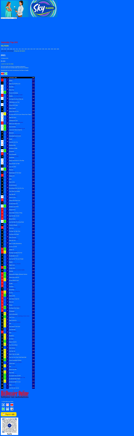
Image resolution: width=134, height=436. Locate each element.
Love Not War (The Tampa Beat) (16, 222)
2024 (55, 49)
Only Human (12, 348)
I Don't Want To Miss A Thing (15, 212)
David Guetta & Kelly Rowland (16, 122)
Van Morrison (12, 352)
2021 (46, 49)
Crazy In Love (12, 197)
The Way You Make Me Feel (15, 252)
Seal (10, 343)
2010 (14, 49)
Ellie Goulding (12, 386)
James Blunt (12, 153)
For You (11, 292)
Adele (10, 82)
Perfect (10, 80)
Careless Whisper (13, 225)
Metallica (11, 273)
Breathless (11, 335)
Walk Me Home (12, 117)
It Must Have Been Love (14, 200)
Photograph (11, 311)
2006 (2, 49)
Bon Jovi (11, 303)
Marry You (11, 89)
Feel (10, 332)
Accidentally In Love (13, 255)
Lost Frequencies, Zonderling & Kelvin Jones (19, 316)
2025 (58, 49)
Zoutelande (11, 157)
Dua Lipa (11, 168)
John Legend (12, 85)
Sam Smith (11, 193)
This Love (11, 302)
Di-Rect (11, 248)
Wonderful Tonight (13, 148)
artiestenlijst (10, 51)
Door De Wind (12, 126)
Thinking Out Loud (13, 120)
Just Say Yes (12, 351)
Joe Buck (11, 230)
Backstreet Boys (13, 374)
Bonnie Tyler (12, 171)
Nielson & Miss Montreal (14, 322)
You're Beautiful (12, 154)
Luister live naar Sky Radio (7, 63)
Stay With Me (12, 194)
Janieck (11, 356)
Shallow (11, 96)
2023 (52, 49)
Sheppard (11, 150)
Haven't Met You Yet (13, 111)
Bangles (11, 217)
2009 (11, 49)
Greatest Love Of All (13, 206)
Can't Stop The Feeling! (14, 191)
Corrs (10, 334)
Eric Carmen (12, 266)
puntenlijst (3, 51)
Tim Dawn (11, 91)
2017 (34, 49)
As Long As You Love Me (15, 375)
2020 (43, 49)
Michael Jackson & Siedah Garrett (17, 128)
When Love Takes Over (14, 123)
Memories (11, 132)
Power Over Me (12, 369)
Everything (11, 289)
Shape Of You (12, 209)
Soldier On (11, 249)
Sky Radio (5, 46)
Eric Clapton (12, 147)
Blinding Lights (12, 145)
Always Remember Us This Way (16, 160)
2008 (8, 49)
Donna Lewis (12, 359)
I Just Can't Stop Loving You (15, 129)
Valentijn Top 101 (9, 42)
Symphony (11, 151)
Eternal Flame (12, 219)
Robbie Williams (12, 137)
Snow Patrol (12, 349)
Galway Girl (12, 176)
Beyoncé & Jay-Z (13, 196)
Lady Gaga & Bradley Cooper (16, 94)
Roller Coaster (12, 108)
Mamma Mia (12, 295)
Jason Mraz (12, 337)
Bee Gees (11, 325)
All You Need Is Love (14, 280)
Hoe (10, 323)
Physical (11, 169)
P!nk (10, 116)
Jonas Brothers (12, 276)
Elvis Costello (12, 365)
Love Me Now (12, 329)
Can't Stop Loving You (14, 298)
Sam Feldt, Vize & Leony (14, 306)
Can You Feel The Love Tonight (16, 258)
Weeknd (11, 143)
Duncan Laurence (13, 282)
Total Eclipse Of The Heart (15, 172)
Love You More (12, 166)
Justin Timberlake (13, 190)
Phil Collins (11, 233)
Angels (10, 139)
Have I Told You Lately (14, 354)
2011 (17, 49)
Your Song (11, 372)
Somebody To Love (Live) (15, 136)
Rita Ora (11, 245)
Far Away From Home (14, 308)
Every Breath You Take (14, 163)
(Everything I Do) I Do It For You (16, 188)
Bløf (10, 242)
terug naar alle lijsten (19, 51)
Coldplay (11, 103)
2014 (25, 49)
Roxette (11, 199)
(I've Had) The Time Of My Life (16, 99)
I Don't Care (12, 363)
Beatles (11, 279)
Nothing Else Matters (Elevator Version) (18, 274)
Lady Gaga (11, 159)
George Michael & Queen (15, 134)
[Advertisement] (67, 30)
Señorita (11, 271)
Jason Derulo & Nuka (14, 220)
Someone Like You (13, 142)
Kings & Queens (13, 341)
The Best (11, 286)
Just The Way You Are (14, 215)
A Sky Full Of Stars (13, 105)
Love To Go (11, 317)
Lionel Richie (12, 383)
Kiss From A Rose (13, 345)
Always (10, 305)
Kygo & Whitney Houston (15, 263)
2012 (20, 49)
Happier (11, 262)
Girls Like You (12, 240)
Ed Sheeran (12, 79)
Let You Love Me (13, 246)
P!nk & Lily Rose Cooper (14, 226)
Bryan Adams (12, 186)
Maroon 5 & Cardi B (13, 239)
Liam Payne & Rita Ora (14, 291)
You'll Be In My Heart (14, 234)
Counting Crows (12, 254)
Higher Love (12, 265)
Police (10, 162)
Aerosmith (11, 211)
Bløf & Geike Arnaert (13, 156)
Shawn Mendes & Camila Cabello (16, 269)
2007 (5, 49)
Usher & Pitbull (12, 380)
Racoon (11, 165)
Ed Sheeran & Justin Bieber (15, 362)
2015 (28, 49)
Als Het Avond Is (13, 185)
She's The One (12, 237)
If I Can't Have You (13, 203)
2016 (31, 49)
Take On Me (12, 182)
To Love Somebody (13, 93)
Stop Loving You (13, 320)
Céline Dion (11, 113)
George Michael (12, 223)
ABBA (10, 294)
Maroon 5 (11, 131)
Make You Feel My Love (14, 83)
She (10, 366)
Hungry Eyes (12, 268)
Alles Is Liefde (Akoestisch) (15, 243)
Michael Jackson (13, 251)
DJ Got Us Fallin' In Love (15, 381)
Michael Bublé (12, 110)
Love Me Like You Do (14, 388)
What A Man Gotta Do (14, 277)
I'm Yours (11, 338)
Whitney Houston (13, 100)
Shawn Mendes (12, 202)
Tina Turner (11, 285)
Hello (10, 179)
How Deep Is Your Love (14, 326)
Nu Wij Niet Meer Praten (14, 378)
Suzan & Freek (12, 183)
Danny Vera (12, 107)
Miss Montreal (12, 125)
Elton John (11, 257)
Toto (10, 319)
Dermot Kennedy (13, 368)
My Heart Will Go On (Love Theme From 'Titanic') (20, 114)
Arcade (10, 283)
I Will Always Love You (14, 102)
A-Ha (10, 180)
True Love (11, 228)
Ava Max (11, 340)
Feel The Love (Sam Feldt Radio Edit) (17, 357)
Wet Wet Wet (12, 312)
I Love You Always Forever (15, 360)
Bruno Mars (12, 88)
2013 (23, 49)
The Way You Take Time (14, 231)
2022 (49, 49)
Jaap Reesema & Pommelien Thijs (17, 377)
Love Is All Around (13, 314)
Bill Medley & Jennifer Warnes (16, 97)
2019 (40, 49)
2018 (37, 49)
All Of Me (11, 86)
